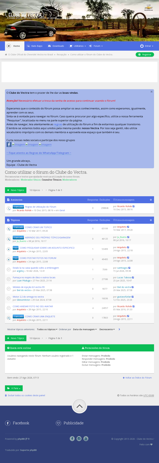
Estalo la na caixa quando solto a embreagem (36, 267)
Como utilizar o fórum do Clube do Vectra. (91, 54)
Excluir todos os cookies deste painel (26, 395)
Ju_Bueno (21, 241)
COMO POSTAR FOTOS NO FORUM (38, 258)
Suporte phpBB (28, 450)
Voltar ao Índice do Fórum (138, 377)
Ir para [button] (14, 388)
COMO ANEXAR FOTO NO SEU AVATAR (33, 306)
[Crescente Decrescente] (107, 329)
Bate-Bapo (36, 45)
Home (16, 45)
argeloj (20, 270)
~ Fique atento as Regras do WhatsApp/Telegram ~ (39, 153)
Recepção (62, 54)
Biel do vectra (24, 290)
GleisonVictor (23, 299)
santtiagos (122, 267)
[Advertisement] (79, 71)
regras (58, 124)
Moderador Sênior (31, 179)
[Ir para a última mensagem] (133, 206)
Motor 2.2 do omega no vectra (28, 296)
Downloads (58, 45)
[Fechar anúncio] (151, 92)
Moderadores (69, 179)
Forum (97, 45)
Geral (62, 210)
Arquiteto (21, 230)
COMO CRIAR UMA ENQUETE (40, 316)
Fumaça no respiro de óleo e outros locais (34, 277)
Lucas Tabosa (124, 277)
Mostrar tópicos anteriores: (21, 329)
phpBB (21, 438)
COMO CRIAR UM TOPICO (38, 227)
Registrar (145, 54)
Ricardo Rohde (24, 210)
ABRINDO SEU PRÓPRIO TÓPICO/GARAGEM (47, 237)
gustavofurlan (124, 296)
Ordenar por (65, 329)
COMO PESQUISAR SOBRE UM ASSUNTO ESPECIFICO (47, 247)
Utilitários (79, 45)
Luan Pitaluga (23, 280)
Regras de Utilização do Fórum (40, 206)
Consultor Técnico (51, 179)
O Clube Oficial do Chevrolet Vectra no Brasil (30, 54)
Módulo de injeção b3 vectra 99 (29, 287)
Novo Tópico (16, 190)
